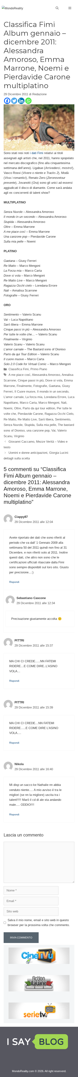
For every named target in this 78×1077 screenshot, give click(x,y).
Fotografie (40, 386)
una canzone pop (38, 430)
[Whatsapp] (28, 101)
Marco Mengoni (48, 402)
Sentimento (62, 419)
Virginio (19, 436)
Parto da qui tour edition (39, 408)
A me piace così (19, 375)
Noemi (8, 408)
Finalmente (24, 386)
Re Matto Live (27, 419)
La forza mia (33, 397)
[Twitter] (14, 101)
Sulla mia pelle (46, 425)
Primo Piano (38, 369)
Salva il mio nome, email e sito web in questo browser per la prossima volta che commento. (39, 922)
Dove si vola (53, 380)
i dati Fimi (36, 153)
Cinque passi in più (31, 380)
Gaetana (54, 386)
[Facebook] (7, 101)
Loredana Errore (55, 397)
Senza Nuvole (13, 425)
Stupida (29, 425)
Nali (63, 402)
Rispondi (14, 581)
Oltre (17, 408)
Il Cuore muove (25, 391)
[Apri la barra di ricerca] (57, 8)
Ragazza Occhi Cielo (59, 414)
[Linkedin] (21, 101)
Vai (53, 430)
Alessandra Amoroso (46, 375)
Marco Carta (28, 402)
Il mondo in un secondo (52, 391)
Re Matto (10, 419)
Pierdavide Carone (30, 414)
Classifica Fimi (19, 369)
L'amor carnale (14, 397)
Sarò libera (45, 419)
